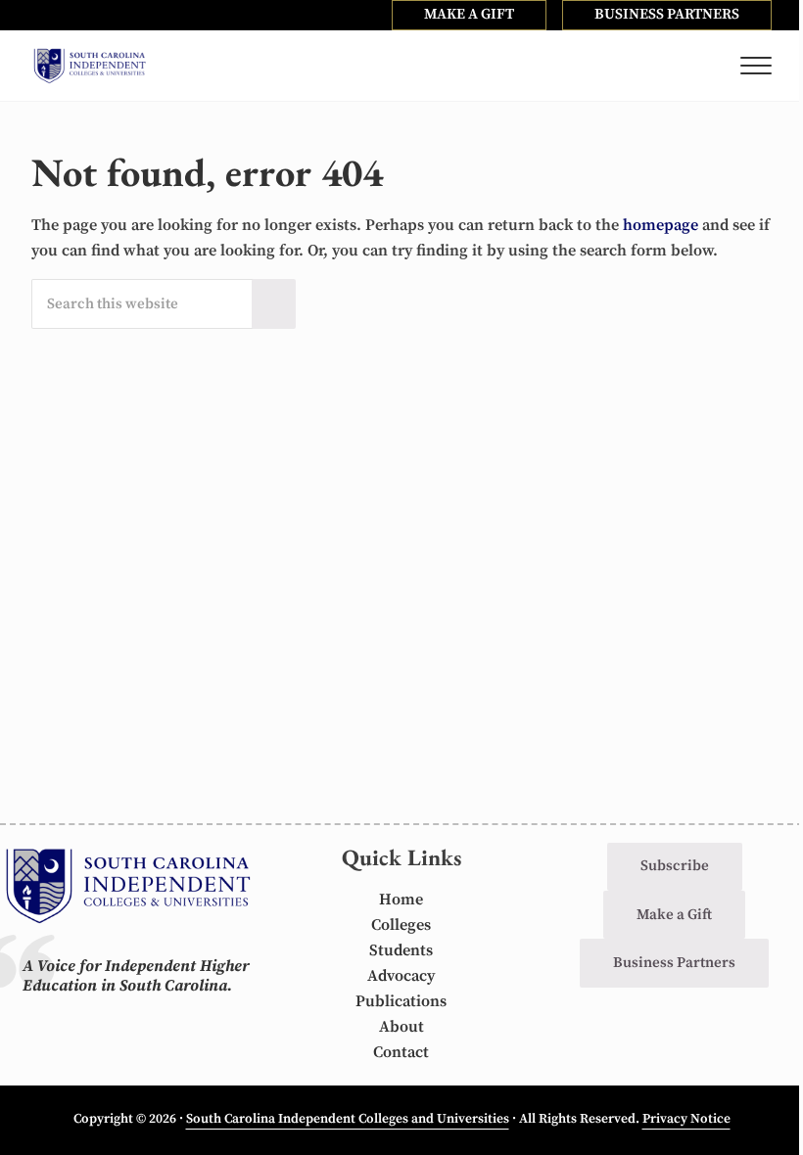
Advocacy (401, 976)
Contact (401, 1052)
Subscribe (674, 865)
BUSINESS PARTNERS (666, 14)
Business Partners (674, 962)
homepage (660, 225)
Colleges (401, 925)
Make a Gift (674, 914)
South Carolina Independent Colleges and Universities (347, 1119)
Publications (401, 1001)
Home (401, 899)
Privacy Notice (686, 1119)
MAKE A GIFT (469, 14)
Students (401, 950)
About (401, 1027)
